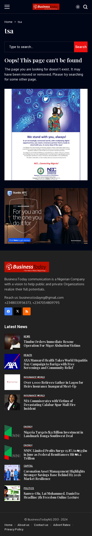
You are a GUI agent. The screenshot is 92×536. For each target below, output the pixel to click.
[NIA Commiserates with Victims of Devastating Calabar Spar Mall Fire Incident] (12, 402)
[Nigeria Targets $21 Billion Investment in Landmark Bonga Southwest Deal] (12, 432)
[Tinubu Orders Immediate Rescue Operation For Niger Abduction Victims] (12, 341)
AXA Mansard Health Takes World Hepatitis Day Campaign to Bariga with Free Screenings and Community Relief (56, 364)
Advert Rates (61, 525)
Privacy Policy (13, 529)
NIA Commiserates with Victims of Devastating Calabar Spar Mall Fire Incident (50, 405)
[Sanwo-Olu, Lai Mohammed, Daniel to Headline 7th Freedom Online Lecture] (12, 493)
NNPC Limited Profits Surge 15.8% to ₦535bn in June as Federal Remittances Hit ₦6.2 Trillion (55, 454)
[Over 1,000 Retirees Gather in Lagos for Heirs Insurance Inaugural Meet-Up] (12, 382)
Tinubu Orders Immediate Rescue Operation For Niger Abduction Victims (52, 344)
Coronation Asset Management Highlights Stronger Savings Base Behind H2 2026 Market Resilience (54, 475)
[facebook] (8, 311)
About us (23, 525)
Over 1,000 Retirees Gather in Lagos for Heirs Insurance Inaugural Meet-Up (53, 384)
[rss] (27, 311)
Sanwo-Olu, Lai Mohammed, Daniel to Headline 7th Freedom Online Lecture (51, 495)
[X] (17, 311)
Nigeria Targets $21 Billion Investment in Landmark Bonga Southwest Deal (53, 434)
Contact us (41, 525)
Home (8, 22)
